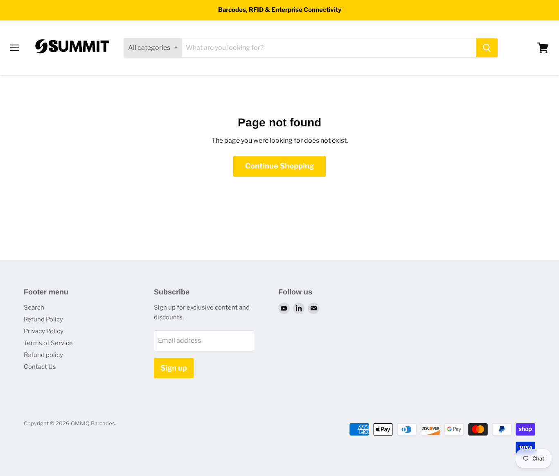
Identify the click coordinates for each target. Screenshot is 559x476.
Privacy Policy (43, 331)
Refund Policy (43, 319)
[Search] (487, 47)
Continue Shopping (279, 166)
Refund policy (43, 355)
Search (34, 307)
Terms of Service (48, 343)
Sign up (173, 368)
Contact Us (40, 366)
